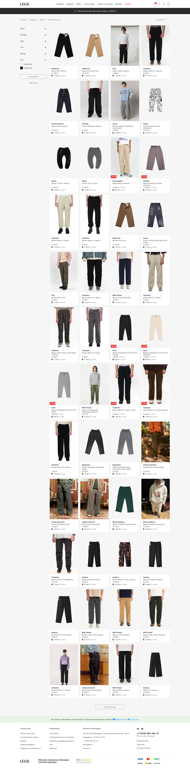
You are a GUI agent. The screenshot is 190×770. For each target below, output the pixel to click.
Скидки (128, 4)
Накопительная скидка (29, 737)
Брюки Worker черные (121, 690)
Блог (51, 744)
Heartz (145, 124)
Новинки (60, 4)
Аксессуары (89, 4)
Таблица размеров (27, 744)
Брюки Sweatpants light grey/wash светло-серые (122, 468)
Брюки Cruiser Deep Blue (122, 297)
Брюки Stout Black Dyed (60, 524)
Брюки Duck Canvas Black (91, 690)
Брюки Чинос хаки (58, 297)
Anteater (85, 124)
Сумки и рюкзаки (105, 4)
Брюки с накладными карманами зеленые (90, 411)
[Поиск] (159, 4)
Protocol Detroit (57, 124)
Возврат (23, 741)
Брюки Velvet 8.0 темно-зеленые (155, 410)
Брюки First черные (58, 71)
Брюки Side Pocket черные (61, 635)
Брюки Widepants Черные (91, 126)
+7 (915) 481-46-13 (90, 741)
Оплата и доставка (27, 733)
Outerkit (146, 181)
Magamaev (86, 465)
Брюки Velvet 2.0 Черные (60, 690)
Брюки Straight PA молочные (154, 524)
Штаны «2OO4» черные (60, 183)
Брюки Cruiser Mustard (121, 635)
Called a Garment (149, 465)
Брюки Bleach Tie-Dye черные (124, 579)
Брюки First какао (119, 240)
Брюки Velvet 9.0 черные (60, 467)
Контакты (86, 748)
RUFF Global (117, 295)
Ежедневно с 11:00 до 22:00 (94, 737)
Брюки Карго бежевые (121, 183)
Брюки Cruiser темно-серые (92, 635)
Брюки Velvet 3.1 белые (152, 297)
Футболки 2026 (142, 741)
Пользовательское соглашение (62, 737)
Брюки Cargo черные (59, 126)
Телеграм (135, 719)
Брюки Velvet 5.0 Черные (152, 71)
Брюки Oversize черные (91, 579)
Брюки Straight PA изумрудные (124, 524)
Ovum (115, 124)
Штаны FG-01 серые (89, 183)
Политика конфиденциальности (62, 741)
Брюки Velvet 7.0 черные (91, 297)
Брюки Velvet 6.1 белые (60, 240)
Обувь (78, 4)
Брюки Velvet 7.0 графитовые (62, 579)
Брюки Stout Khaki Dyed (91, 524)
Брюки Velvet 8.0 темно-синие (124, 410)
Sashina (85, 577)
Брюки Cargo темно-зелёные (154, 635)
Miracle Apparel (118, 522)
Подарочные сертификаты (30, 748)
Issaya (145, 238)
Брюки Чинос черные (121, 71)
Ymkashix (147, 69)
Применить (33, 77)
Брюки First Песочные (90, 71)
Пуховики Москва (143, 748)
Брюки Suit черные (150, 690)
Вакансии (53, 748)
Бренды (118, 4)
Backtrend (55, 69)
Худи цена (140, 744)
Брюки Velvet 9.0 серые (91, 353)
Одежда (70, 4)
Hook (115, 350)
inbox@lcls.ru (88, 744)
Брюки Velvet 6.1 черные (91, 240)
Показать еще (110, 707)
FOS (114, 69)
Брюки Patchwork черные (152, 579)
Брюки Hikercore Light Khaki (153, 467)
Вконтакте (120, 719)
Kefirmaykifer (118, 181)
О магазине (54, 733)
